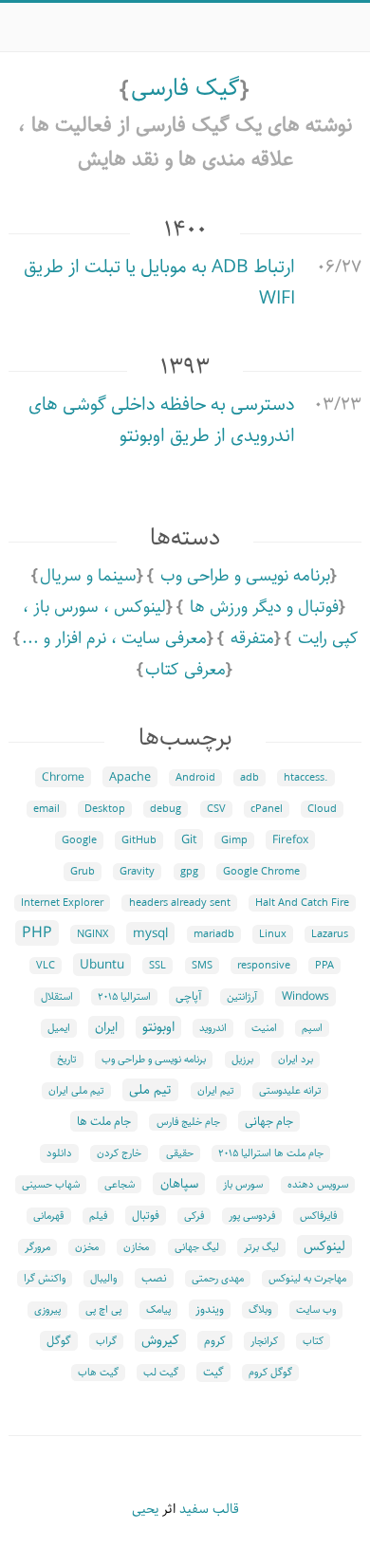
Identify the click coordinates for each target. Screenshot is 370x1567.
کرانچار (264, 1341)
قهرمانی (49, 1216)
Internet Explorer (62, 903)
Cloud (322, 809)
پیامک (158, 1309)
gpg (189, 871)
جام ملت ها (104, 1121)
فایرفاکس (318, 1216)
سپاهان (179, 1183)
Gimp (234, 840)
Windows (305, 996)
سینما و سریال (88, 576)
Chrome (63, 777)
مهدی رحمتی (218, 1278)
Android (195, 777)
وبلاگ (260, 1309)
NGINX (92, 934)
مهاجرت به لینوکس (307, 1278)
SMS (202, 965)
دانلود (59, 1153)
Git (188, 839)
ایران (106, 1027)
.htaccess (306, 777)
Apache (130, 776)
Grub (82, 871)
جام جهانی (269, 1121)
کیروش (160, 1340)
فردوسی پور (252, 1216)
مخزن (87, 1247)
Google (79, 840)
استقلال (57, 996)
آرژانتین (242, 996)
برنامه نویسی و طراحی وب (245, 576)
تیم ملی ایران (76, 1090)
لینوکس (324, 1246)
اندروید (213, 1028)
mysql (150, 933)
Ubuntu (102, 964)
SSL (157, 965)
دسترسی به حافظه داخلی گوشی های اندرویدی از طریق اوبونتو (161, 420)
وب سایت (316, 1309)
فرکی (194, 1216)
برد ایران (295, 1059)
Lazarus (329, 934)
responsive (263, 965)
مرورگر (37, 1247)
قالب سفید (209, 1509)
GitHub (139, 840)
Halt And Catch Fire (302, 903)
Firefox (290, 840)
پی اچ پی (103, 1309)
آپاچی (189, 996)
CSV (216, 809)
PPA (324, 965)
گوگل (58, 1341)
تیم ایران (215, 1090)
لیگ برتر (261, 1247)
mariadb (214, 934)
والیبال (103, 1278)
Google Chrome (261, 871)
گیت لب (160, 1372)
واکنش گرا (44, 1278)
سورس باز (243, 1184)
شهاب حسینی (51, 1184)
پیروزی (47, 1309)
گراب (106, 1341)
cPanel (266, 809)
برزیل (242, 1059)
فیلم (98, 1216)
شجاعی (119, 1184)
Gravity (137, 871)
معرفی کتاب (185, 669)
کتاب (313, 1341)
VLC (45, 965)
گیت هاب (98, 1372)
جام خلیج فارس (188, 1122)
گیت (213, 1372)
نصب (154, 1278)
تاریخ (67, 1059)
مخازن (136, 1247)
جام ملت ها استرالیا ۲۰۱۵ (271, 1153)
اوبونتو (158, 1027)
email (46, 809)
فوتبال (145, 1216)
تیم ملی (150, 1089)
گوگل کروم (270, 1372)
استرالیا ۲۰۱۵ (124, 996)
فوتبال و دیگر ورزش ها (264, 607)
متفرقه (252, 638)
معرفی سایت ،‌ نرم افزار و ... (114, 638)
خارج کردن (119, 1153)
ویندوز (209, 1309)
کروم (215, 1341)
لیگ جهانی (197, 1247)
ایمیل (58, 1028)
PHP (37, 933)
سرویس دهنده (317, 1184)
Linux (273, 934)
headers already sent (180, 903)
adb (249, 777)
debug (165, 809)
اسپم (312, 1028)
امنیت (264, 1028)
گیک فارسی (185, 88)
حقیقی (180, 1153)
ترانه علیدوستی (290, 1090)
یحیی (145, 1509)
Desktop (104, 809)
